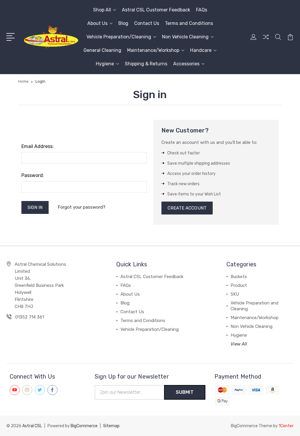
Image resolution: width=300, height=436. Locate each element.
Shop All (102, 10)
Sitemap (111, 425)
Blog (123, 23)
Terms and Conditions (189, 23)
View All (239, 344)
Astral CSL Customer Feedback (156, 10)
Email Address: (37, 146)
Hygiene (105, 64)
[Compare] (265, 40)
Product (239, 285)
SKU (235, 294)
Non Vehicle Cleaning (185, 37)
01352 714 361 (29, 317)
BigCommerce (84, 425)
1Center (286, 425)
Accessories (186, 64)
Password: (32, 175)
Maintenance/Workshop (153, 50)
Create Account (187, 208)
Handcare (201, 50)
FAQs (201, 10)
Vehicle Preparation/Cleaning (118, 37)
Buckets (239, 276)
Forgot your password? (81, 207)
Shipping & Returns (146, 64)
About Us (97, 23)
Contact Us (146, 23)
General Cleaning (102, 50)
